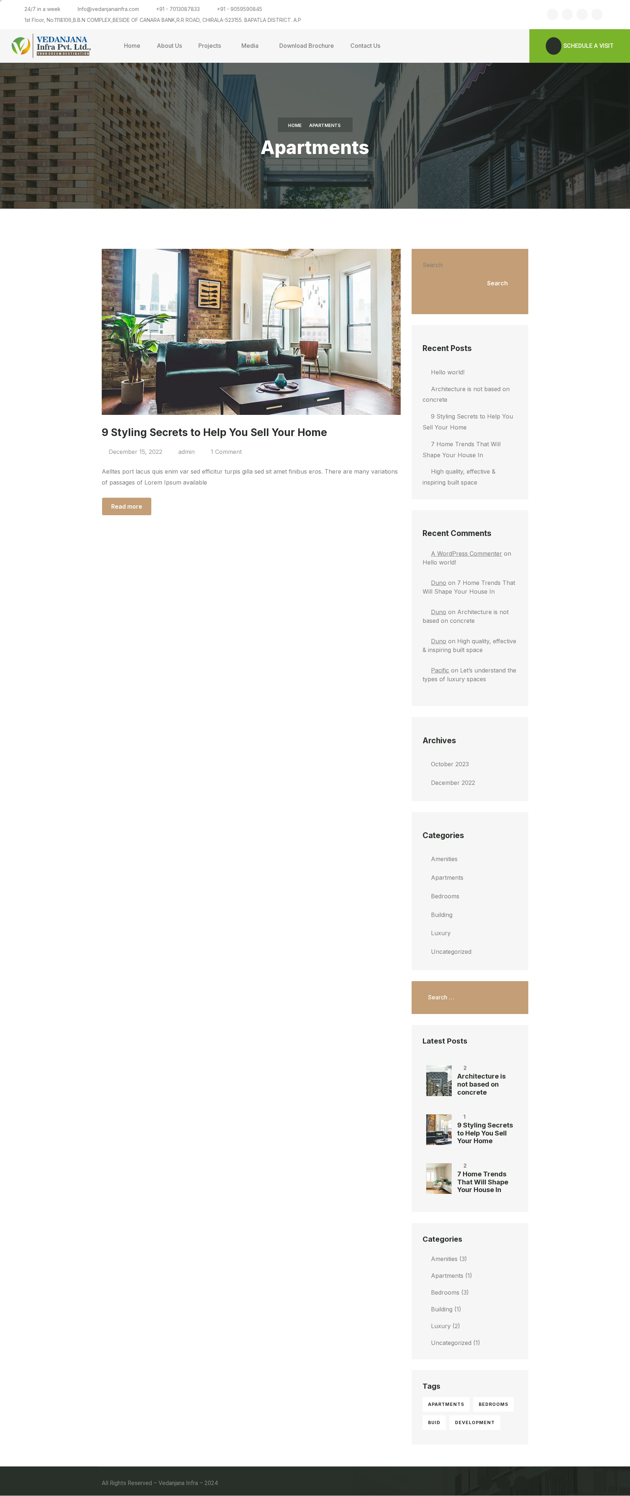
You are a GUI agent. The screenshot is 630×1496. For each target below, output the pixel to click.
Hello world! (447, 372)
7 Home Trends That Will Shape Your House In (482, 1182)
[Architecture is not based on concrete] (439, 1080)
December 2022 (453, 782)
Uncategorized (451, 951)
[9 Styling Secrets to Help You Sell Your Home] (439, 1129)
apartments (446, 1404)
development (475, 1422)
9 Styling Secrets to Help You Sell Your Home (485, 1133)
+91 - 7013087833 (178, 9)
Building (441, 914)
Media (249, 45)
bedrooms (493, 1404)
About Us (169, 45)
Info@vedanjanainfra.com (108, 9)
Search (433, 265)
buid (434, 1422)
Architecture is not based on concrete (481, 1084)
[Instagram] (582, 14)
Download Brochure (306, 45)
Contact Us (365, 45)
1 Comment (226, 451)
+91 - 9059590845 (239, 9)
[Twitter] (567, 14)
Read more (126, 506)
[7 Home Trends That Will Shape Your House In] (439, 1178)
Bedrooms (445, 896)
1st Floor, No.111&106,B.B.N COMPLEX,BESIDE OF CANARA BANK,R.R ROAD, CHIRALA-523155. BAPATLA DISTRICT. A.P (162, 20)
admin (186, 451)
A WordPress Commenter (466, 553)
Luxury (441, 933)
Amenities (444, 859)
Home (132, 45)
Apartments (447, 877)
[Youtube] (597, 14)
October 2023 (450, 764)
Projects (209, 45)
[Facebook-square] (552, 14)
